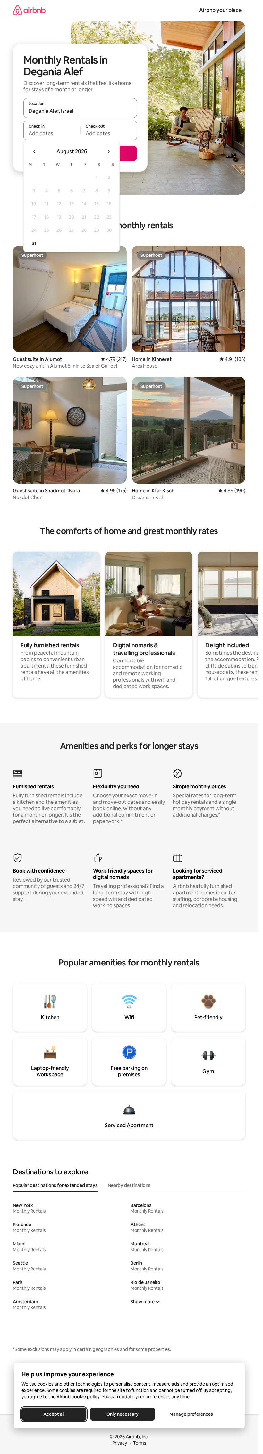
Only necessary (122, 1414)
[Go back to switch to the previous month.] (35, 152)
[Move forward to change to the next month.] (108, 152)
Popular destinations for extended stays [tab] (55, 1185)
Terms (139, 1443)
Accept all (53, 1414)
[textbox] (52, 133)
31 (34, 243)
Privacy (119, 1443)
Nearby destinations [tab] (129, 1185)
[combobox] (80, 111)
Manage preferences (191, 1414)
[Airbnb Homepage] (29, 10)
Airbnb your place (220, 10)
